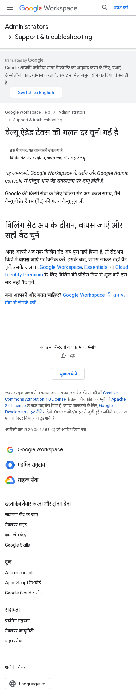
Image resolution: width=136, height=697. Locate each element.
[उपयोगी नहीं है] (72, 356)
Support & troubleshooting (53, 37)
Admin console (20, 572)
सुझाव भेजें (68, 374)
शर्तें (8, 667)
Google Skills (17, 545)
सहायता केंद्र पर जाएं (21, 514)
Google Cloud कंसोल (24, 592)
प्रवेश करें (121, 7)
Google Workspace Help (27, 112)
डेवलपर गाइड (16, 524)
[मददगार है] (63, 356)
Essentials (96, 267)
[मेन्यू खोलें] (10, 7)
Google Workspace (61, 267)
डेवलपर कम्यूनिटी (19, 630)
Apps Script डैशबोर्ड (23, 582)
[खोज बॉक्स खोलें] (105, 7)
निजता (22, 667)
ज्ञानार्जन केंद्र (15, 534)
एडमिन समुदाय (17, 620)
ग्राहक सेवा (13, 640)
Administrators (26, 27)
